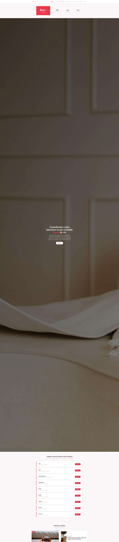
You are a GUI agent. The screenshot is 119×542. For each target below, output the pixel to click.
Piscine (81, 1)
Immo (71, 1)
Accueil (52, 1)
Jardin (74, 1)
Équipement (67, 1)
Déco (58, 1)
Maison (78, 1)
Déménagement (62, 1)
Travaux (84, 1)
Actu (55, 1)
